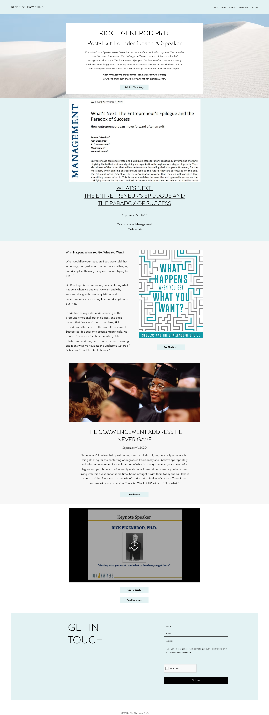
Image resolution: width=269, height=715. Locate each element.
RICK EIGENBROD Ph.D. (27, 7)
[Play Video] (134, 545)
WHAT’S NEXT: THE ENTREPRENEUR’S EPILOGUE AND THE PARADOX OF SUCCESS (134, 195)
